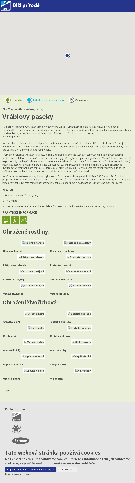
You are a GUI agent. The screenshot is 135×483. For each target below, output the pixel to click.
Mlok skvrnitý (58, 350)
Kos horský (9, 336)
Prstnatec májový (13, 279)
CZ (3, 109)
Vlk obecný (56, 378)
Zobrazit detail (67, 469)
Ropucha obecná (13, 364)
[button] (67, 56)
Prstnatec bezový (60, 265)
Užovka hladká (12, 378)
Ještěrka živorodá (60, 321)
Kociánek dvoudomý (62, 251)
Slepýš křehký (58, 364)
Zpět (7, 390)
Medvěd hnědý (11, 350)
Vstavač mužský (59, 293)
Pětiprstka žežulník (14, 265)
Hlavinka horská (12, 251)
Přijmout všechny (16, 469)
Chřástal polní (11, 321)
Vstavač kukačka (13, 293)
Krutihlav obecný (60, 336)
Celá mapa (81, 100)
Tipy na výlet (15, 109)
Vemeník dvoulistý (61, 279)
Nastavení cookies (18, 474)
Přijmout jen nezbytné (42, 469)
